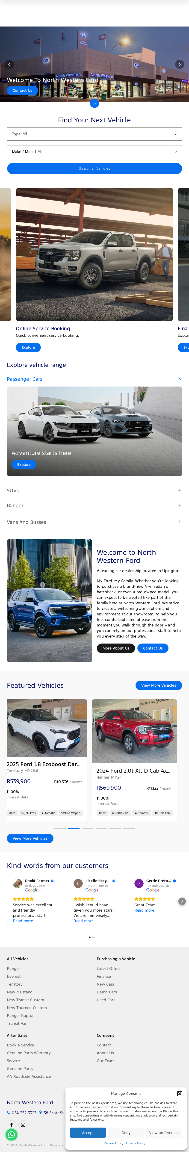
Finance (104, 976)
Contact (104, 1045)
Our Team (106, 1060)
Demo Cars (107, 992)
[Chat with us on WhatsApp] (11, 1134)
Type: (16, 134)
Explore (24, 464)
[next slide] (179, 64)
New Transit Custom (25, 999)
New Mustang (20, 992)
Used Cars (106, 999)
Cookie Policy (113, 1143)
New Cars (105, 984)
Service (13, 1060)
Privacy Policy (135, 1143)
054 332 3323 (24, 1112)
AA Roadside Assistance (29, 1076)
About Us (105, 1052)
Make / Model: (24, 152)
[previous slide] (9, 64)
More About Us (116, 648)
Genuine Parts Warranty (29, 1052)
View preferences (164, 1132)
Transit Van (17, 1023)
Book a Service (20, 1045)
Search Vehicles (94, 168)
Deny (126, 1132)
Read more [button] (23, 920)
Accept (88, 1132)
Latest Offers (109, 968)
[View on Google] (17, 883)
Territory (15, 984)
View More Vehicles (158, 685)
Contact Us (153, 648)
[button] (179, 1093)
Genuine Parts (20, 1068)
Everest (14, 976)
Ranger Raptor (20, 1015)
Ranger (13, 968)
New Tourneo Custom (27, 1007)
